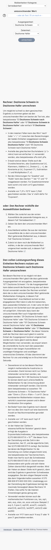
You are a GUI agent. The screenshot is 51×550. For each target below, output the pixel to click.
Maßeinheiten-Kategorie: (25, 3)
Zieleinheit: (25, 30)
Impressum (8, 529)
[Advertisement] (25, 71)
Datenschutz (17, 529)
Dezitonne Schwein (21, 239)
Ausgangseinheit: (25, 22)
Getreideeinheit (26, 220)
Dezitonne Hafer (15, 251)
